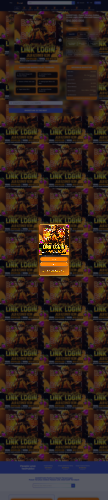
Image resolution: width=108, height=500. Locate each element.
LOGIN (54, 259)
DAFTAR (54, 264)
